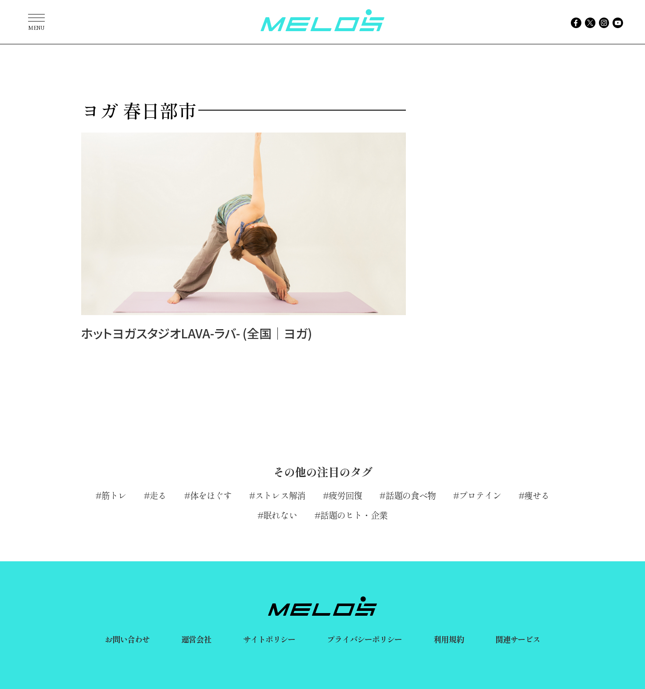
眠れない (280, 515)
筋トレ (113, 495)
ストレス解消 (280, 495)
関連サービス (518, 639)
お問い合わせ (127, 639)
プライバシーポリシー (364, 639)
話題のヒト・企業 (353, 515)
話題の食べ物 (411, 495)
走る (158, 495)
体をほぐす (211, 495)
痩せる (536, 495)
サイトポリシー (269, 639)
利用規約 (448, 639)
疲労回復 (345, 495)
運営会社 (196, 639)
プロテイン (480, 495)
